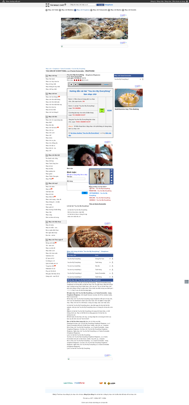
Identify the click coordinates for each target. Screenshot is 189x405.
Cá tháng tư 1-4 (50, 261)
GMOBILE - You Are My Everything (100, 200)
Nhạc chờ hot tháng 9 (52, 97)
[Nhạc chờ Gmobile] (111, 383)
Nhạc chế (48, 135)
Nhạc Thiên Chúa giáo (52, 176)
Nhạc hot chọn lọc (51, 107)
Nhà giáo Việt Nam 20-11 (53, 273)
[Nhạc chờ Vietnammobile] (101, 383)
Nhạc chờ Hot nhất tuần (52, 102)
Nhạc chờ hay (53, 75)
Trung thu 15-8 (50, 266)
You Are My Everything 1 (74, 273)
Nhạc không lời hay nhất (53, 86)
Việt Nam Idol (50, 191)
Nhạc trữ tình (49, 194)
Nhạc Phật (49, 179)
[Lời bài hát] (111, 180)
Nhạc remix (49, 138)
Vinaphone (56, 68)
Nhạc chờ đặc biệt (54, 155)
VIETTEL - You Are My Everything (99, 188)
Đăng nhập (160, 1)
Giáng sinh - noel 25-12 (52, 276)
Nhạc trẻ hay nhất (51, 84)
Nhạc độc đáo (50, 125)
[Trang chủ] (3, 1)
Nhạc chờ (48, 68)
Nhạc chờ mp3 (53, 183)
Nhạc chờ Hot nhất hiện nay (54, 104)
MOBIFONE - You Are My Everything (100, 191)
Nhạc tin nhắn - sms (51, 227)
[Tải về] (112, 258)
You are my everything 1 (74, 269)
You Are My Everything (78, 68)
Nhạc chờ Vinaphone (83, 10)
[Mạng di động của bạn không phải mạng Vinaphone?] (106, 77)
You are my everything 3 (74, 277)
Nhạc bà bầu (49, 168)
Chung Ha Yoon (99, 258)
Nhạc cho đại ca (50, 145)
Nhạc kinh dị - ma (51, 148)
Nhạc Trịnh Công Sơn (52, 163)
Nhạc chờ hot (53, 93)
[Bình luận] (111, 169)
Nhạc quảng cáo (50, 171)
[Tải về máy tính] (111, 182)
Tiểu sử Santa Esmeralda (97, 204)
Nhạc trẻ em (49, 166)
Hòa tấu (97, 266)
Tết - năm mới (50, 245)
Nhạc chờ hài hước (51, 127)
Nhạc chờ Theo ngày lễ (56, 239)
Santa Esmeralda (65, 68)
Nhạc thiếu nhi (50, 197)
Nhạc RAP (49, 122)
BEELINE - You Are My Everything (99, 198)
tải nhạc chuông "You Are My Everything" (85, 133)
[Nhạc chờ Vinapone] (92, 383)
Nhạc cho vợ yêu (51, 140)
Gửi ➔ (102, 110)
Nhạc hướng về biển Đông (53, 209)
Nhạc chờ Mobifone (68, 10)
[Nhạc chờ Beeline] (105, 383)
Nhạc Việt (48, 212)
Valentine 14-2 (50, 256)
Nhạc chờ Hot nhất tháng (53, 99)
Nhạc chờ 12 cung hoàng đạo (54, 120)
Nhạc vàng (49, 215)
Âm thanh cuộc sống (52, 158)
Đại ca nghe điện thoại (52, 230)
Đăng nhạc (168, 1)
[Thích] (111, 175)
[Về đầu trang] (187, 403)
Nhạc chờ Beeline (116, 10)
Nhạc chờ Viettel (53, 10)
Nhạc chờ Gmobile (130, 10)
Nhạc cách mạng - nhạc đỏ (53, 199)
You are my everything (73, 266)
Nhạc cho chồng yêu (51, 143)
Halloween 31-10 (50, 268)
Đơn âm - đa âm (50, 235)
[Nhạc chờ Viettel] (68, 383)
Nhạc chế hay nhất (51, 89)
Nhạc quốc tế (49, 207)
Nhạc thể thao (50, 161)
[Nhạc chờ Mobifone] (79, 383)
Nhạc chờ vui (49, 130)
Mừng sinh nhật (50, 243)
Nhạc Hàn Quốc (50, 79)
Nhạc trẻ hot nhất (51, 109)
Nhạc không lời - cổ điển (53, 202)
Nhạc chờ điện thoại (55, 222)
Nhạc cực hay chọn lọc (52, 81)
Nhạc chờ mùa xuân (51, 253)
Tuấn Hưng (98, 262)
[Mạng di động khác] (111, 172)
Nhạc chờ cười (50, 132)
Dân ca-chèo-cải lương (52, 217)
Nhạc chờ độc (53, 116)
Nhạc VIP (48, 150)
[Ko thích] (111, 177)
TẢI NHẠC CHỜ (57, 5)
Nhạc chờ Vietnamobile (100, 10)
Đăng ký (153, 1)
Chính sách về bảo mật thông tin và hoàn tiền (94, 402)
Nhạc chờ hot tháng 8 (52, 112)
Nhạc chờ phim (50, 186)
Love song (49, 204)
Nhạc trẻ (48, 189)
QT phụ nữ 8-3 (50, 258)
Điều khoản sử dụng (178, 1)
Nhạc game (49, 174)
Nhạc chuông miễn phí (13, 1)
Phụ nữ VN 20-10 (51, 271)
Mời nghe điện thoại (51, 232)
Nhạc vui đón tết (50, 248)
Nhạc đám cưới (50, 250)
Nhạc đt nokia (50, 225)
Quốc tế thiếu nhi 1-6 (52, 263)
